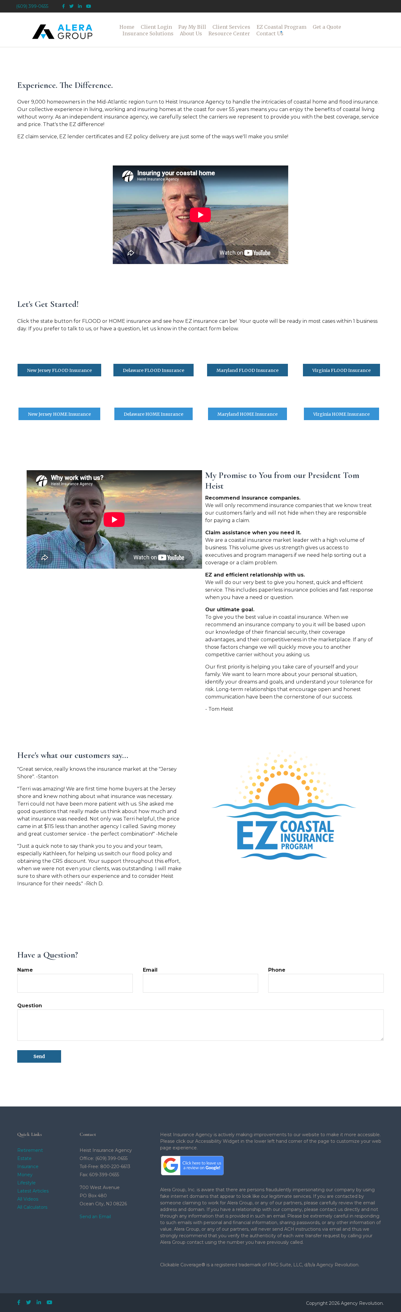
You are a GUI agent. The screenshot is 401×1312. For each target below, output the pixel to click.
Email (150, 970)
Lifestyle (26, 1183)
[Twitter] (71, 6)
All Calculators (32, 1207)
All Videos (27, 1199)
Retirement (30, 1150)
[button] (156, 26)
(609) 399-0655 (32, 6)
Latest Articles (33, 1191)
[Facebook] (63, 6)
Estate (24, 1158)
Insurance (28, 1166)
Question (29, 1006)
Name (25, 970)
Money (25, 1174)
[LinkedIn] (80, 6)
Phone (276, 970)
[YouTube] (88, 6)
